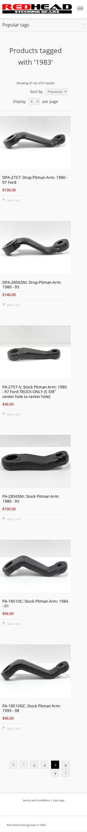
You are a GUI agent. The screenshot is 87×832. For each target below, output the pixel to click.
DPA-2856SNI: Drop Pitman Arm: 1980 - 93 (31, 285)
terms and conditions (36, 800)
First (13, 765)
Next (65, 773)
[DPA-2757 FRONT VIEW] (35, 143)
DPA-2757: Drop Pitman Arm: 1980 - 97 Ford (35, 180)
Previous (24, 765)
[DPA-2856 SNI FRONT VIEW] (35, 248)
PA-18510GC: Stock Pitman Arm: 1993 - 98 (31, 708)
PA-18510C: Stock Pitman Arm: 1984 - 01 (35, 603)
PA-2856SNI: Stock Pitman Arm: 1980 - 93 (30, 499)
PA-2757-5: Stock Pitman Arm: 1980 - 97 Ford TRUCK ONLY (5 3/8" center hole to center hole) (34, 392)
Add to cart (13, 200)
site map (58, 800)
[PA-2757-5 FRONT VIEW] (35, 352)
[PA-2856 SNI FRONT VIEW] (35, 462)
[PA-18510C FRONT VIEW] (35, 567)
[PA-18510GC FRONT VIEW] (35, 671)
